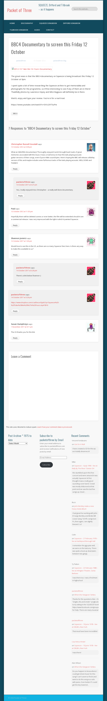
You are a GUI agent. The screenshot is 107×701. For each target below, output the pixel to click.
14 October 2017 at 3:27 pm (26, 185)
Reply (15, 169)
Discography (27, 23)
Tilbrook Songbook (19, 30)
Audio (37, 30)
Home (12, 23)
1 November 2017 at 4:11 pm (22, 327)
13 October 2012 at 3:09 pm (21, 147)
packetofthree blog (59, 61)
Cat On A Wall (79, 444)
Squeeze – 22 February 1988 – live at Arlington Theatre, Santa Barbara (85, 571)
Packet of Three (19, 10)
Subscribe (46, 465)
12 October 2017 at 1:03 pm (21, 241)
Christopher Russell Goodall (24, 144)
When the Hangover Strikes (85, 595)
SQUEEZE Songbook (48, 23)
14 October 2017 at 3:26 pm (26, 270)
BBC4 (15, 113)
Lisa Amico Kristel (78, 642)
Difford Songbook (71, 23)
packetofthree (21, 61)
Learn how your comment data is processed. (54, 427)
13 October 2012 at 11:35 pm (22, 211)
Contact (50, 30)
